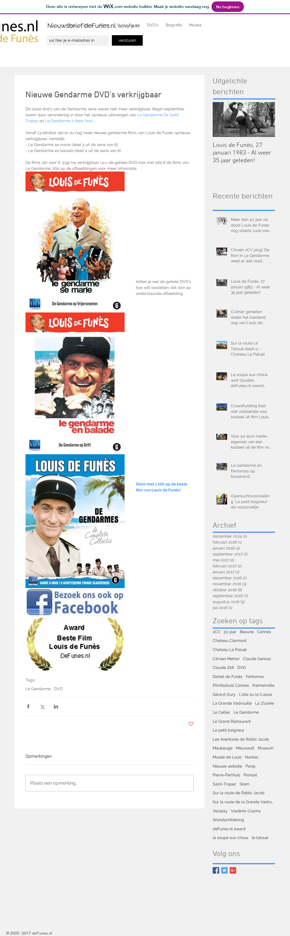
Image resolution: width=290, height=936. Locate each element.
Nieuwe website (227, 766)
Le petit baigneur (228, 730)
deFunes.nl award (229, 829)
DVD (58, 688)
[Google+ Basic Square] (233, 870)
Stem (245, 784)
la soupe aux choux (230, 837)
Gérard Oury (224, 694)
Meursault (245, 748)
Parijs (250, 766)
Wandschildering (228, 819)
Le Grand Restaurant (232, 721)
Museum (266, 748)
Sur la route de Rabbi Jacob (239, 793)
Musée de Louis (227, 757)
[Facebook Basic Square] (216, 870)
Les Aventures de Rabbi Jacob (241, 739)
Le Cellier (221, 712)
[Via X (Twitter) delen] (42, 706)
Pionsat (250, 775)
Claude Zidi (223, 667)
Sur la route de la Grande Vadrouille (244, 802)
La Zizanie (264, 703)
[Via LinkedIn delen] (56, 706)
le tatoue (260, 837)
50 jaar (230, 631)
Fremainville (263, 685)
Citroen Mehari (226, 658)
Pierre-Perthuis (226, 775)
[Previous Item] (221, 119)
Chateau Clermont (230, 640)
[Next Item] (265, 119)
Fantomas (255, 676)
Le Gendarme (38, 688)
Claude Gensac (257, 658)
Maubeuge (223, 748)
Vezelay (220, 811)
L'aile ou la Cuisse (255, 694)
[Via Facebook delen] (28, 706)
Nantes (251, 757)
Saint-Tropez (224, 784)
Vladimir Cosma (246, 811)
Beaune (247, 631)
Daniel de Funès (227, 676)
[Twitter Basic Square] (224, 870)
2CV (216, 631)
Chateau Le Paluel (230, 649)
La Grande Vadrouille (232, 703)
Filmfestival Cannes (231, 685)
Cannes (264, 631)
